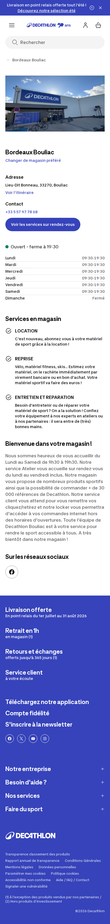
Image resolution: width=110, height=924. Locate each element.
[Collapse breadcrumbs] (8, 60)
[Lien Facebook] (11, 572)
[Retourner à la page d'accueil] (49, 25)
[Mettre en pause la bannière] (92, 7)
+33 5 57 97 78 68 (21, 212)
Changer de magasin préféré (33, 160)
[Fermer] (100, 7)
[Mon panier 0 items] (98, 25)
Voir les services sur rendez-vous (43, 224)
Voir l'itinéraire (19, 192)
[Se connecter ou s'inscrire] (85, 25)
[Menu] (11, 25)
